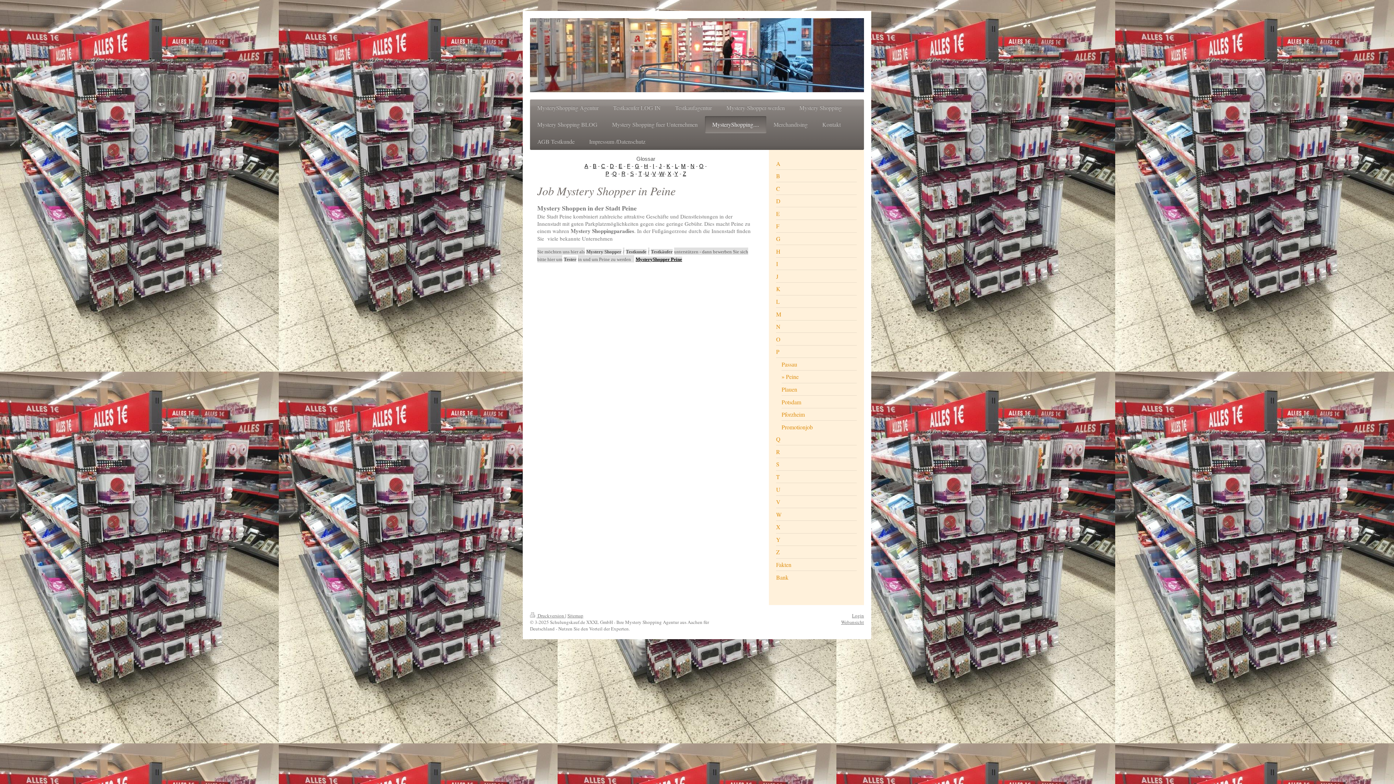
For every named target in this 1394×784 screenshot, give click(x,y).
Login (858, 615)
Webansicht (852, 622)
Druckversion (551, 615)
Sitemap (575, 615)
